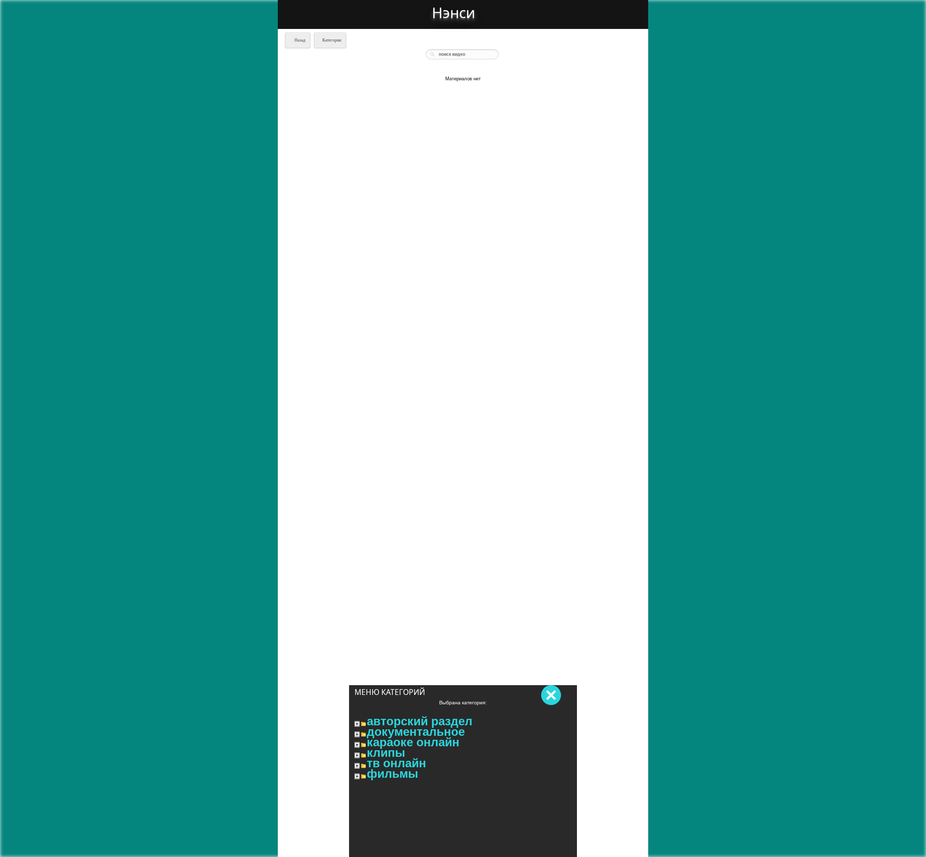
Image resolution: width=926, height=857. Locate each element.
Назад (299, 40)
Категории (331, 40)
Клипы (386, 752)
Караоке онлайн (413, 742)
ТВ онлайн (396, 763)
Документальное (416, 731)
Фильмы (392, 773)
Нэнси (453, 12)
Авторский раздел (419, 721)
